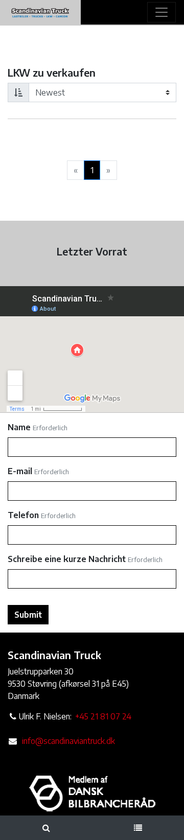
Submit (28, 615)
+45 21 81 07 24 (103, 716)
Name (19, 427)
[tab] (46, 827)
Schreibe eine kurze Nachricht (67, 559)
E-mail (20, 471)
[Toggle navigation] (161, 12)
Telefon (23, 515)
